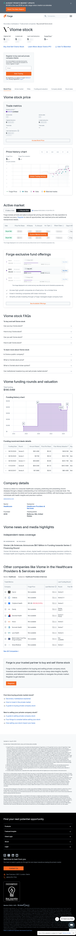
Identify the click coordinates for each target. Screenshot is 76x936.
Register (21, 217)
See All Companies (11, 651)
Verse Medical (16, 645)
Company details (56, 89)
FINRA (11, 905)
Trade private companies (28, 24)
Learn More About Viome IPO (39, 47)
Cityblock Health (17, 603)
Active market (19, 89)
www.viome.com (9, 499)
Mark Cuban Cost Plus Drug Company (19, 638)
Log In (21, 79)
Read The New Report (16, 9)
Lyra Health (15, 633)
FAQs (28, 89)
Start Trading (18, 73)
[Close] (73, 933)
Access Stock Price (38, 140)
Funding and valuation (41, 89)
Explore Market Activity (38, 234)
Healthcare (8, 506)
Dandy (14, 609)
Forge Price (47, 36)
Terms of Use (67, 933)
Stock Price (7, 89)
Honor (14, 621)
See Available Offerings (38, 303)
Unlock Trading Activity (38, 176)
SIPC (15, 905)
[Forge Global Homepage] (8, 16)
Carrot (14, 592)
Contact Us (13, 868)
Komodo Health (17, 627)
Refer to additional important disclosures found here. (18, 930)
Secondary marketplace (11, 24)
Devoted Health (17, 615)
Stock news (69, 89)
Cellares (14, 597)
